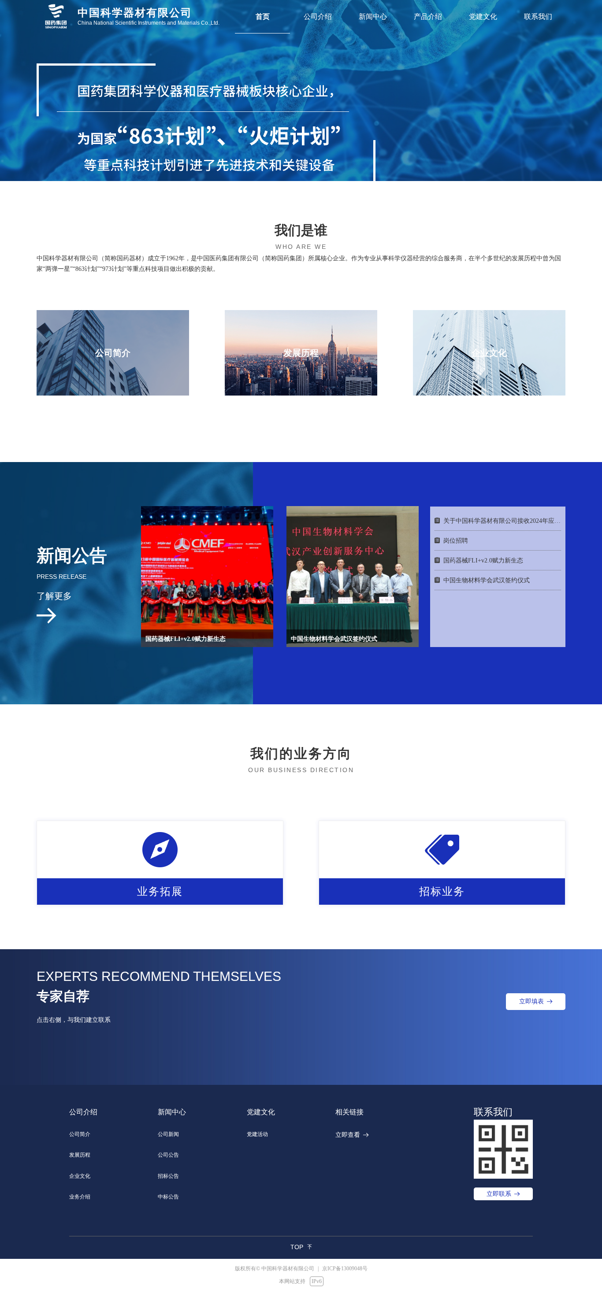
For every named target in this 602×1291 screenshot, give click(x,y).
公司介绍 (318, 16)
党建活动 (257, 1134)
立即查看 (347, 1135)
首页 (263, 16)
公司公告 (168, 1155)
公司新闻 (168, 1134)
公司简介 (79, 1134)
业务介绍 (79, 1197)
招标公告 (168, 1176)
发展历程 (79, 1155)
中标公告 (168, 1197)
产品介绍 (428, 16)
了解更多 (54, 596)
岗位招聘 (455, 540)
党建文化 (483, 16)
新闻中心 (373, 16)
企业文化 (79, 1176)
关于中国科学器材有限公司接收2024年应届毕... (502, 521)
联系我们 (538, 16)
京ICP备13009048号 (343, 1268)
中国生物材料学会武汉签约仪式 (486, 580)
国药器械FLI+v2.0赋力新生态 (483, 560)
